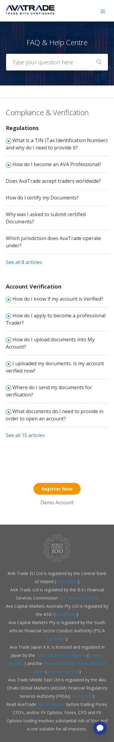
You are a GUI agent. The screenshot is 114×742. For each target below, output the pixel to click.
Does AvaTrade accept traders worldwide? (53, 181)
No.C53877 (67, 581)
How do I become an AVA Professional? (56, 164)
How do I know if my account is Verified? (57, 299)
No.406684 (66, 614)
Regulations (22, 128)
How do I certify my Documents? (42, 197)
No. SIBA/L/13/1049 (78, 598)
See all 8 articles (24, 262)
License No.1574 (63, 671)
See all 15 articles (25, 435)
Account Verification (33, 286)
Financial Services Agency (61, 655)
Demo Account (57, 502)
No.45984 (56, 639)
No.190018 (81, 696)
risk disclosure (51, 704)
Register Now (57, 489)
